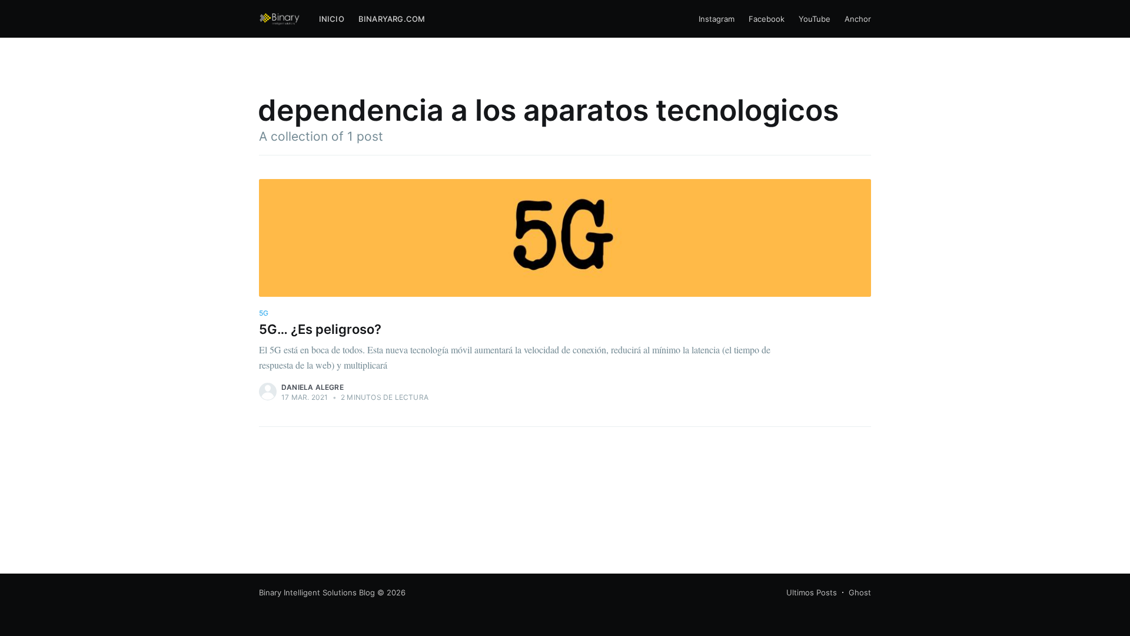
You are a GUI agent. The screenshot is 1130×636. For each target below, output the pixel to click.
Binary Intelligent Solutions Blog (317, 592)
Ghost (860, 592)
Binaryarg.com (392, 19)
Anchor (858, 19)
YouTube (814, 19)
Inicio (331, 19)
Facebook (767, 19)
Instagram (716, 19)
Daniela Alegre (312, 387)
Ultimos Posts (811, 592)
